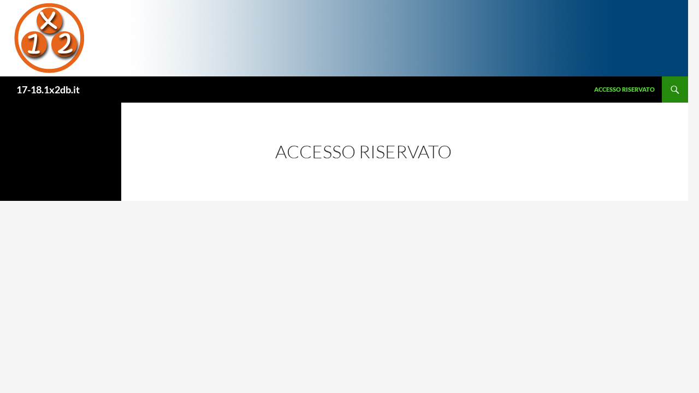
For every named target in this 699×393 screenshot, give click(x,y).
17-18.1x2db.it (48, 90)
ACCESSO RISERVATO (624, 89)
